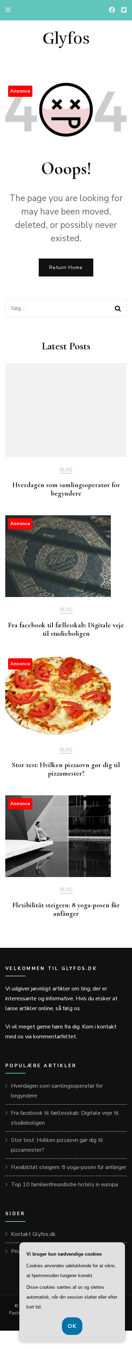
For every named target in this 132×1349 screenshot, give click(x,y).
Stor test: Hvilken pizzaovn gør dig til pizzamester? (66, 769)
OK (72, 1326)
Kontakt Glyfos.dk (33, 1234)
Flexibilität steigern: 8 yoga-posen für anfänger (66, 909)
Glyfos (66, 38)
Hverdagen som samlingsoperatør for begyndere (66, 489)
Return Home (66, 267)
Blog (66, 470)
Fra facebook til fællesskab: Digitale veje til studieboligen (66, 629)
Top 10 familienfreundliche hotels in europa (64, 1184)
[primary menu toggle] (9, 10)
